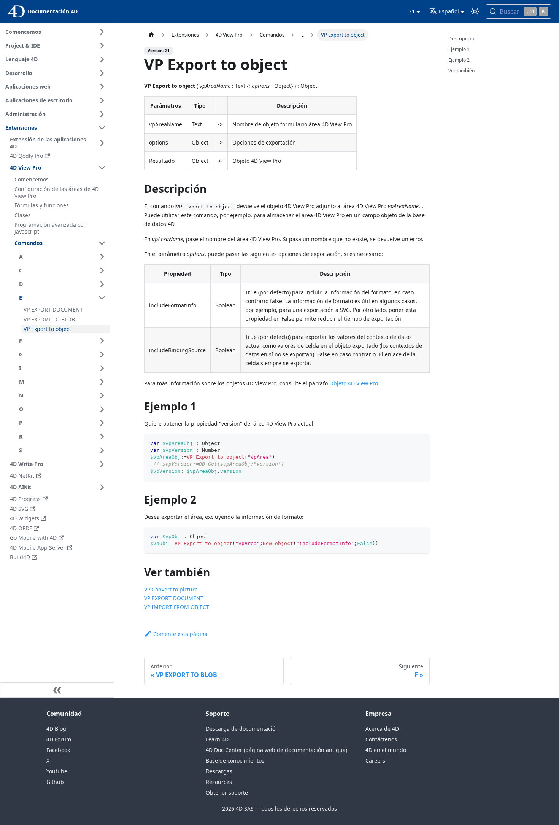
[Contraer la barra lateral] (57, 690)
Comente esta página (180, 633)
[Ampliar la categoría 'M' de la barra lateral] (102, 382)
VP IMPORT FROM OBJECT (176, 606)
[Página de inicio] (151, 35)
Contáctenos (381, 739)
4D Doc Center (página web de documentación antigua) (276, 749)
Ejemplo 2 (459, 60)
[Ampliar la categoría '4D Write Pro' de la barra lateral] (102, 464)
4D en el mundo (385, 749)
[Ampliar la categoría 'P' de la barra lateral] (102, 423)
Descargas (219, 771)
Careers (375, 760)
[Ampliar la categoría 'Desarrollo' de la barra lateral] (102, 73)
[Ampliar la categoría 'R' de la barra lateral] (102, 437)
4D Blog (56, 728)
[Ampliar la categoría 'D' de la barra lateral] (102, 284)
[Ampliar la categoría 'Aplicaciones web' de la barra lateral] (102, 87)
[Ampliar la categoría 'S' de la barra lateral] (102, 450)
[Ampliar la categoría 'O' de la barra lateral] (102, 409)
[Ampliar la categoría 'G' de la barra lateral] (102, 354)
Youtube (56, 771)
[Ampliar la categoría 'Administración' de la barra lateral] (102, 114)
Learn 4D (217, 739)
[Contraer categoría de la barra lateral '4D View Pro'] (102, 168)
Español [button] (449, 11)
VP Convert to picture (171, 589)
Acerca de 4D (382, 728)
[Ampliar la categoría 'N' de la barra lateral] (102, 395)
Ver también (461, 70)
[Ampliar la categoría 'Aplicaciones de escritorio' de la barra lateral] (102, 100)
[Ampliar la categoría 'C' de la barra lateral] (102, 270)
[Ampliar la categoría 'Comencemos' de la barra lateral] (102, 32)
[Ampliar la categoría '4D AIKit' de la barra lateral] (102, 487)
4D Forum (58, 739)
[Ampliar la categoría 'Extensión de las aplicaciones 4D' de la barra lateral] (102, 142)
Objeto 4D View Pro (353, 383)
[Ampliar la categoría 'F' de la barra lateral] (102, 341)
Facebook (58, 749)
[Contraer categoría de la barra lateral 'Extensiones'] (102, 128)
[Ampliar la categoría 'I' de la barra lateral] (102, 368)
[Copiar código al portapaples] (420, 443)
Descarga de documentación (242, 728)
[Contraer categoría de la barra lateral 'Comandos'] (102, 243)
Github (55, 781)
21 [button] (412, 11)
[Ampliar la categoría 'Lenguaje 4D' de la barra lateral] (102, 59)
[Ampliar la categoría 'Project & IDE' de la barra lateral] (102, 46)
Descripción (461, 38)
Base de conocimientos (235, 760)
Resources (219, 781)
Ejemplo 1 (459, 49)
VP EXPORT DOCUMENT (173, 598)
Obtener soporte (227, 792)
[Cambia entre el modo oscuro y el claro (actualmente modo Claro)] (475, 11)
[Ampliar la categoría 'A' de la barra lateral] (102, 257)
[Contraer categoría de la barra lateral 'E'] (102, 298)
